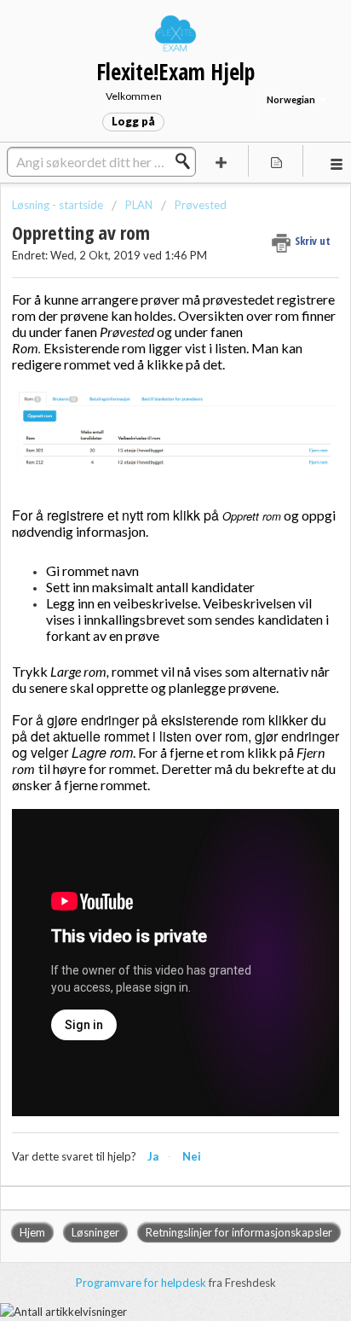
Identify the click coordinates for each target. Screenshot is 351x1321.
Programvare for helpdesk (142, 1282)
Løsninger (95, 1232)
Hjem (32, 1232)
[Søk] (187, 161)
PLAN (138, 205)
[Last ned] (144, 657)
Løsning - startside (59, 205)
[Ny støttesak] (221, 161)
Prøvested (201, 205)
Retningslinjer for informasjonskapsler (239, 1232)
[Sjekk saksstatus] (276, 161)
